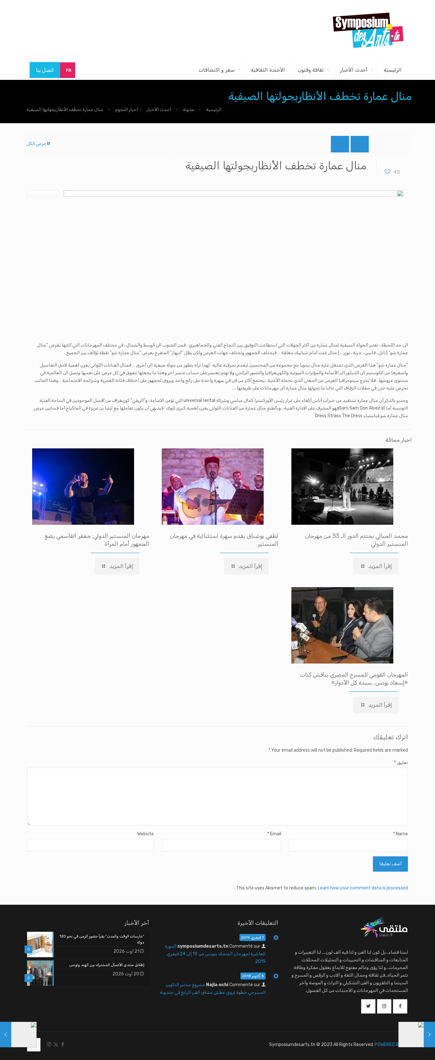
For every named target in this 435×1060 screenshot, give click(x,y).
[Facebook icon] (62, 1044)
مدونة (188, 109)
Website (145, 834)
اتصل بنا (45, 70)
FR (68, 70)
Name (400, 834)
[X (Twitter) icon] (55, 1044)
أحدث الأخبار (158, 109)
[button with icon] (400, 1006)
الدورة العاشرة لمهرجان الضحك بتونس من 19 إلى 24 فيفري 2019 (215, 954)
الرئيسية (213, 109)
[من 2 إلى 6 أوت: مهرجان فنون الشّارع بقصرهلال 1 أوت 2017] (429, 1034)
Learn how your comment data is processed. (321, 888)
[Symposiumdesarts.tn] (368, 30)
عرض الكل (36, 143)
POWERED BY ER (391, 1044)
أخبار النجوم (126, 109)
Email (274, 834)
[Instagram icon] (49, 1044)
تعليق (401, 762)
